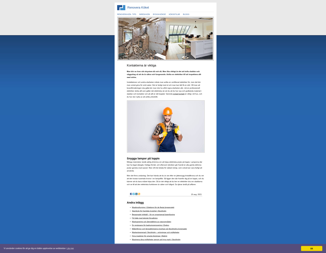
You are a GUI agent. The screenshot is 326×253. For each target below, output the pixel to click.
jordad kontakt (179, 94)
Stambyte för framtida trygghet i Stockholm (149, 211)
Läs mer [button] (70, 248)
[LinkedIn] (136, 194)
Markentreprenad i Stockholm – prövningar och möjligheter (155, 232)
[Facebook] (131, 194)
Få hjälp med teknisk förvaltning (145, 218)
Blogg (186, 14)
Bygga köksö (159, 14)
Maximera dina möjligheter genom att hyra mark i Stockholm (156, 239)
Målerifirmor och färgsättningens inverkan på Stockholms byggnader (159, 229)
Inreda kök (144, 14)
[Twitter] (134, 194)
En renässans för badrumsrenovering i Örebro (150, 225)
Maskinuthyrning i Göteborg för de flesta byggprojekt (153, 207)
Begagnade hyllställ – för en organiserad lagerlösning (153, 214)
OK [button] (311, 248)
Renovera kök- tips (126, 14)
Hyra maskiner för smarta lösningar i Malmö (149, 236)
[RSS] (139, 194)
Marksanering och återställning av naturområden (151, 222)
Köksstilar (174, 14)
